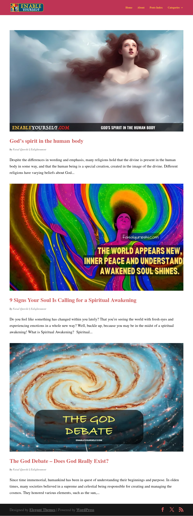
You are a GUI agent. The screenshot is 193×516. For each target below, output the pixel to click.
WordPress (85, 509)
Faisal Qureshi (20, 149)
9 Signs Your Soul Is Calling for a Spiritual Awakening (73, 300)
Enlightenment (38, 149)
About (141, 7)
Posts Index (156, 7)
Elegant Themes (42, 509)
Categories (174, 7)
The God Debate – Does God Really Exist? (59, 461)
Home (129, 7)
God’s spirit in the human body (46, 141)
